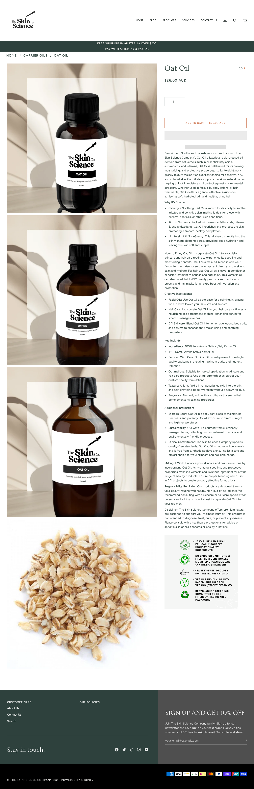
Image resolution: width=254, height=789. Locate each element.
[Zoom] (14, 205)
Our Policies (90, 702)
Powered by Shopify (77, 779)
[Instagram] (139, 749)
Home (11, 55)
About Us (13, 708)
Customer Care (19, 702)
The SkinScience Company (31, 779)
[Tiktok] (131, 749)
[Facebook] (116, 749)
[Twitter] (124, 749)
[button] (153, 20)
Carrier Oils (35, 55)
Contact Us (14, 714)
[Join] (243, 740)
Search (11, 721)
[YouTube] (146, 749)
